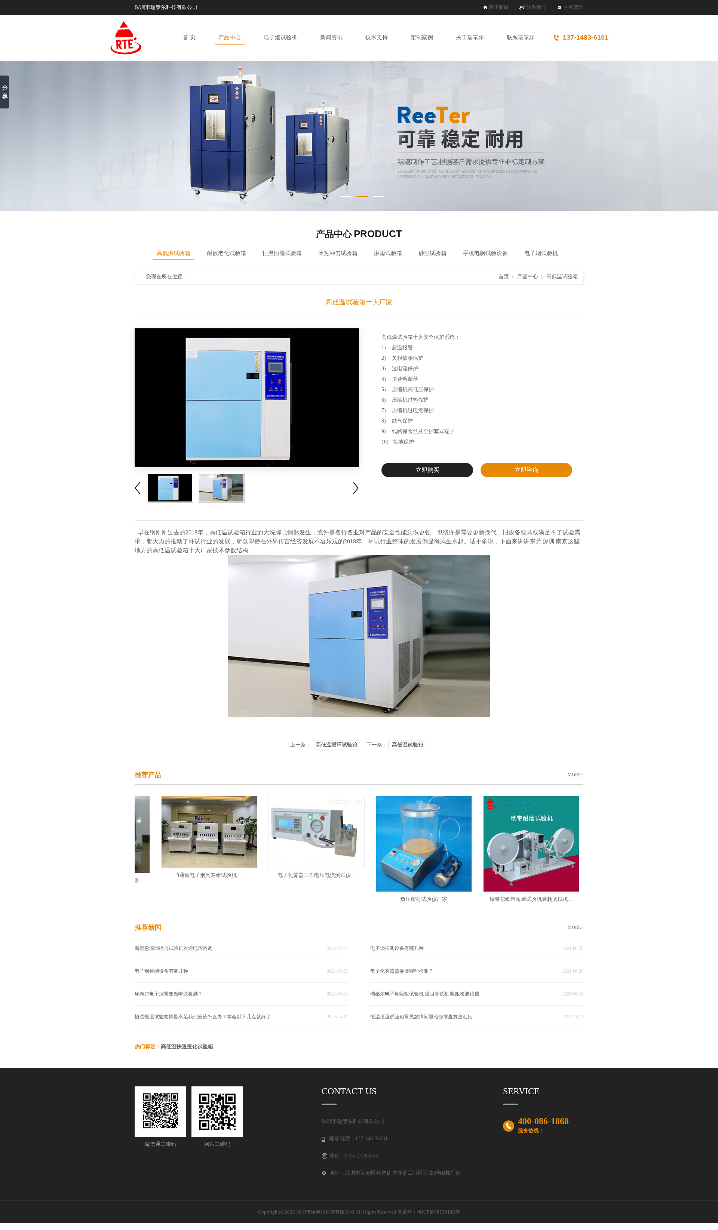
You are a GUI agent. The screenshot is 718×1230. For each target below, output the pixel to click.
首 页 (189, 37)
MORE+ (575, 774)
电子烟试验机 (280, 37)
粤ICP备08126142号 (438, 1212)
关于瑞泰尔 (470, 37)
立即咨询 (526, 470)
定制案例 (422, 37)
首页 (503, 276)
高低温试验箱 (173, 253)
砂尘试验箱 (432, 253)
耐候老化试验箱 (226, 253)
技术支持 (376, 37)
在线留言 (573, 7)
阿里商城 (499, 7)
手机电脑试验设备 (485, 253)
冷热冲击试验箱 (338, 253)
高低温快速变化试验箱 (187, 1046)
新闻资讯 (331, 37)
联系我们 (536, 7)
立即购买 (427, 470)
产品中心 (229, 37)
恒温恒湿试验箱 (282, 253)
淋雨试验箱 (388, 253)
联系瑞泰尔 (521, 37)
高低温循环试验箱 (337, 745)
